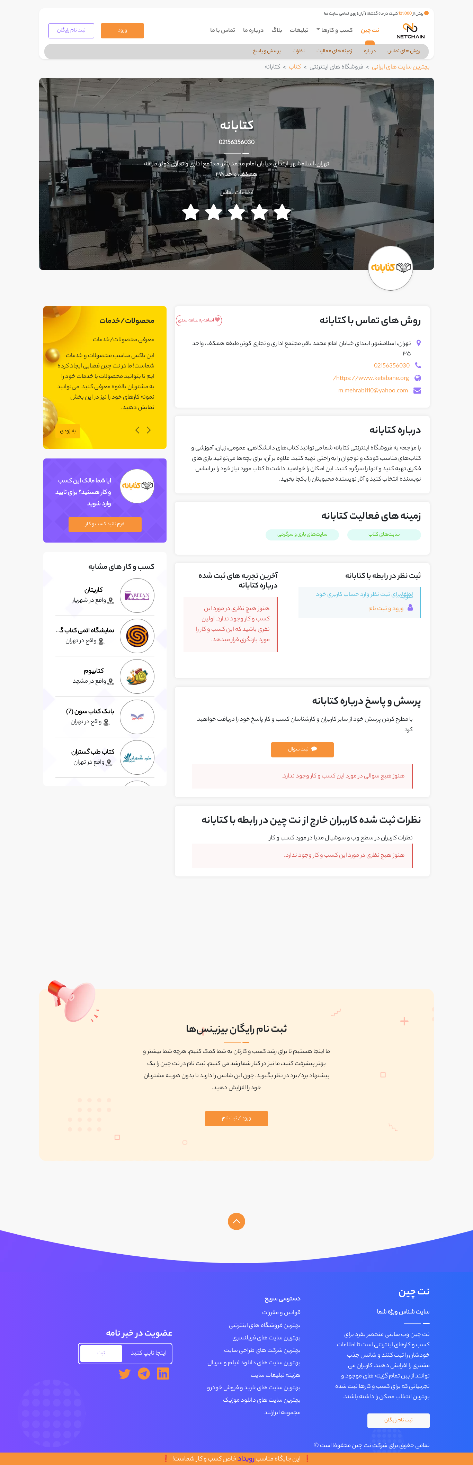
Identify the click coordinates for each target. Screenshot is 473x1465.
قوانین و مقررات (281, 1313)
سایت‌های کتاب (384, 535)
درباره (370, 51)
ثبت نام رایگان (71, 31)
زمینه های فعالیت (334, 51)
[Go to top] (236, 1221)
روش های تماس (403, 51)
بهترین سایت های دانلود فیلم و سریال (254, 1363)
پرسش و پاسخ (267, 51)
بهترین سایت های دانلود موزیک (262, 1400)
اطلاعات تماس (236, 193)
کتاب (295, 67)
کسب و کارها (337, 31)
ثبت (101, 1353)
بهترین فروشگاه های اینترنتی (265, 1326)
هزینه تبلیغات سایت (276, 1376)
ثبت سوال (298, 750)
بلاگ (276, 31)
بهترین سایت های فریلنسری (266, 1338)
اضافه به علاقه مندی (196, 320)
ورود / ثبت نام (236, 1118)
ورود (122, 31)
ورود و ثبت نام (386, 609)
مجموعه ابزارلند (282, 1413)
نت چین (370, 31)
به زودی (68, 431)
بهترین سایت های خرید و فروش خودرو (254, 1388)
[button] (148, 431)
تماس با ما (222, 31)
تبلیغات (299, 31)
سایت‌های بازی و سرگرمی (302, 535)
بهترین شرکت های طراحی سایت (262, 1351)
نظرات (299, 51)
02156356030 (237, 143)
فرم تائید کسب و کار (105, 524)
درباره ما (253, 31)
